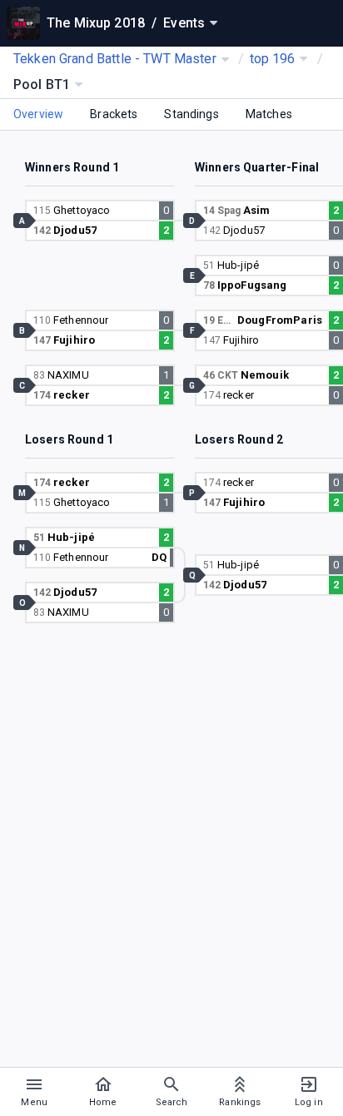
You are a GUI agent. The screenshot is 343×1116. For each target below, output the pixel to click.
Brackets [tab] (113, 114)
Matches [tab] (269, 114)
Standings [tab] (191, 114)
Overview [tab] (38, 114)
